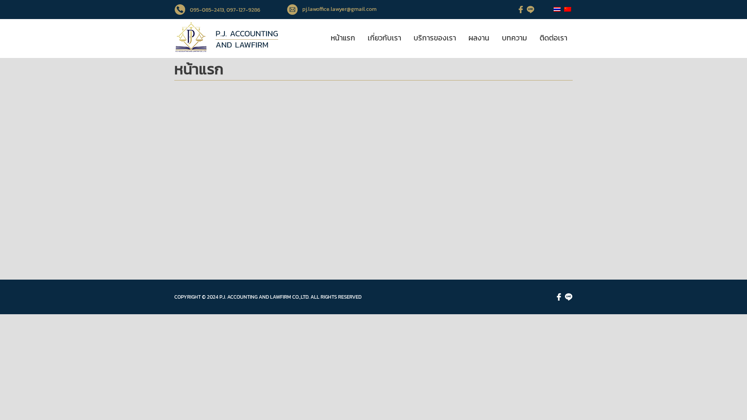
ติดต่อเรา (553, 38)
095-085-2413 (207, 10)
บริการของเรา (435, 38)
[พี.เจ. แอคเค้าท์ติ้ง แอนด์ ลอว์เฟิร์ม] (226, 51)
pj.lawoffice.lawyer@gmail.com (339, 9)
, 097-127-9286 (242, 10)
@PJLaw (302, 183)
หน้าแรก (343, 38)
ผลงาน (478, 38)
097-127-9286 (331, 165)
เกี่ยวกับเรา (384, 38)
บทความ (514, 38)
